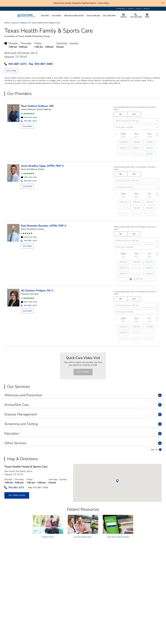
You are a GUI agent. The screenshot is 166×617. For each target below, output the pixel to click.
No (120, 114)
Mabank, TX (25, 23)
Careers (138, 9)
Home (6, 23)
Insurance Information (83, 537)
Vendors (130, 9)
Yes (134, 114)
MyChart (147, 9)
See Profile (27, 126)
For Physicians (120, 9)
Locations (15, 23)
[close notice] (163, 2)
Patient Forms (48, 537)
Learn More (103, 3)
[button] (26, 16)
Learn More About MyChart (118, 537)
